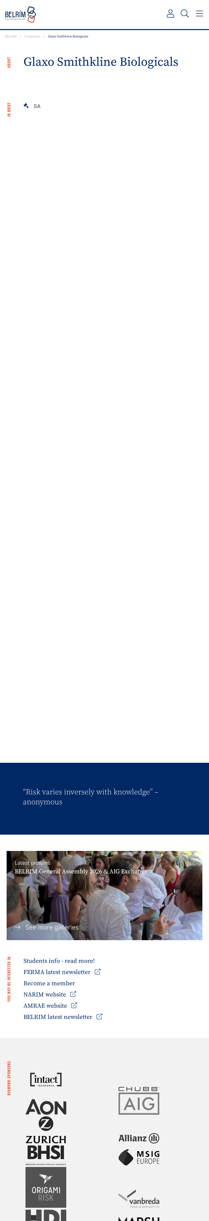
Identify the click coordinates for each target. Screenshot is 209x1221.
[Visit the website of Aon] (46, 1107)
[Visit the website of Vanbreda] (139, 1199)
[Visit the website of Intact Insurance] (46, 1079)
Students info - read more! (59, 961)
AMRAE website (46, 1006)
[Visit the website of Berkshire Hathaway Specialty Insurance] (46, 1155)
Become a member (49, 983)
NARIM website (45, 995)
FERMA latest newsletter (57, 972)
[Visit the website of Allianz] (139, 1138)
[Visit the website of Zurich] (46, 1130)
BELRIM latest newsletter (58, 1017)
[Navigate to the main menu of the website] (199, 13)
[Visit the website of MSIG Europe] (139, 1157)
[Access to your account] (170, 13)
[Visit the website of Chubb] (139, 1089)
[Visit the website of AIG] (139, 1104)
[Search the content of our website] (185, 13)
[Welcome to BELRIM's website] (20, 14)
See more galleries (52, 927)
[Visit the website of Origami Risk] (46, 1187)
